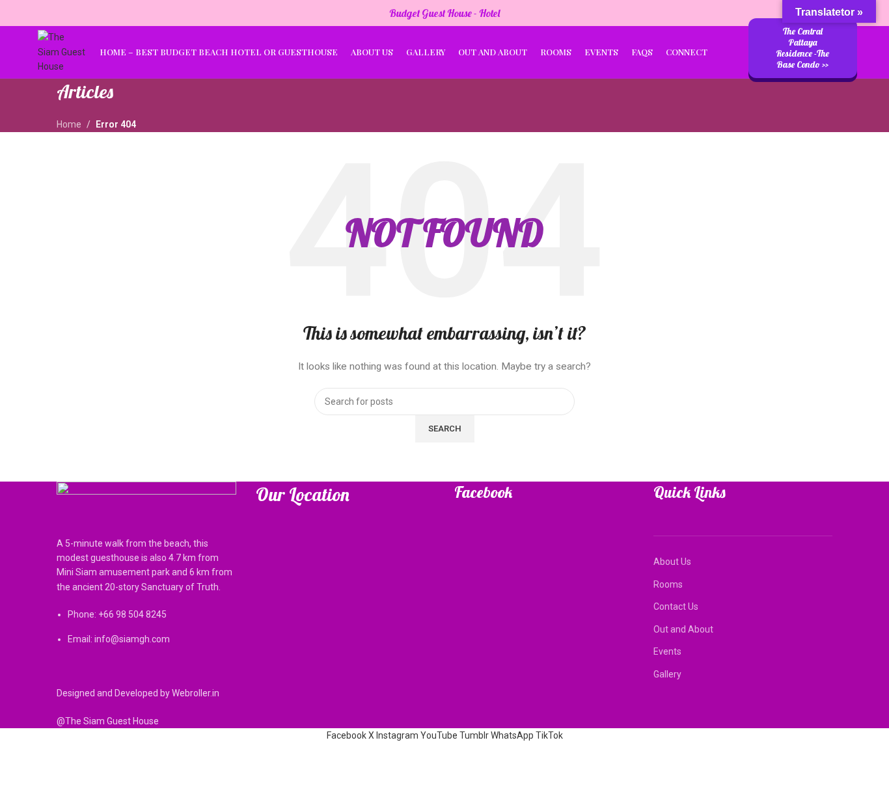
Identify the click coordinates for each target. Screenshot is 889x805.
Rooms (668, 584)
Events (667, 651)
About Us (672, 561)
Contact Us (675, 606)
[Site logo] (62, 51)
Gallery (667, 674)
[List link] (146, 564)
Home (69, 124)
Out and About (683, 629)
